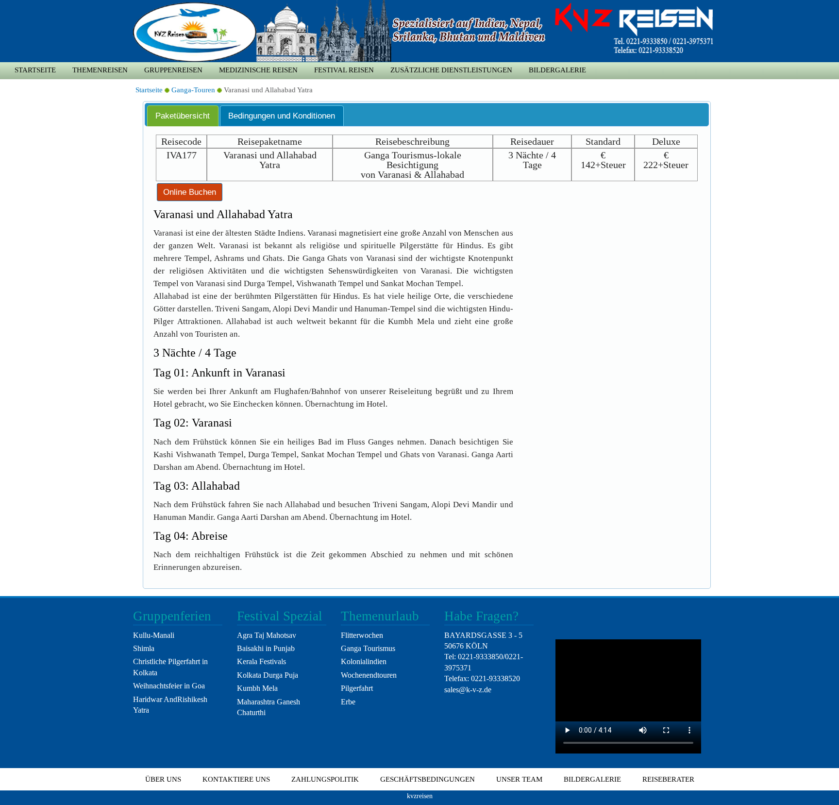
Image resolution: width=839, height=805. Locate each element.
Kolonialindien (363, 661)
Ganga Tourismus (368, 648)
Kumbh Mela (257, 688)
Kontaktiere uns (236, 779)
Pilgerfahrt (357, 688)
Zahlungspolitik (325, 779)
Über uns (163, 779)
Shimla (143, 648)
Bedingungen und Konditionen (281, 115)
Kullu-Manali (153, 635)
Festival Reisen (344, 70)
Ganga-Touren (193, 90)
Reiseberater (668, 779)
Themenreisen (100, 70)
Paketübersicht (182, 115)
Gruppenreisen (173, 70)
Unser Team (519, 779)
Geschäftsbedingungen (427, 779)
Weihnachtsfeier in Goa (169, 686)
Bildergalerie (557, 70)
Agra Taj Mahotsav (266, 635)
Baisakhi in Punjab (266, 648)
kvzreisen (420, 796)
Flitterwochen (362, 635)
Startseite (35, 70)
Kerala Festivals (261, 661)
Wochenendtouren (369, 675)
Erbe (348, 702)
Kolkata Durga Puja (267, 675)
